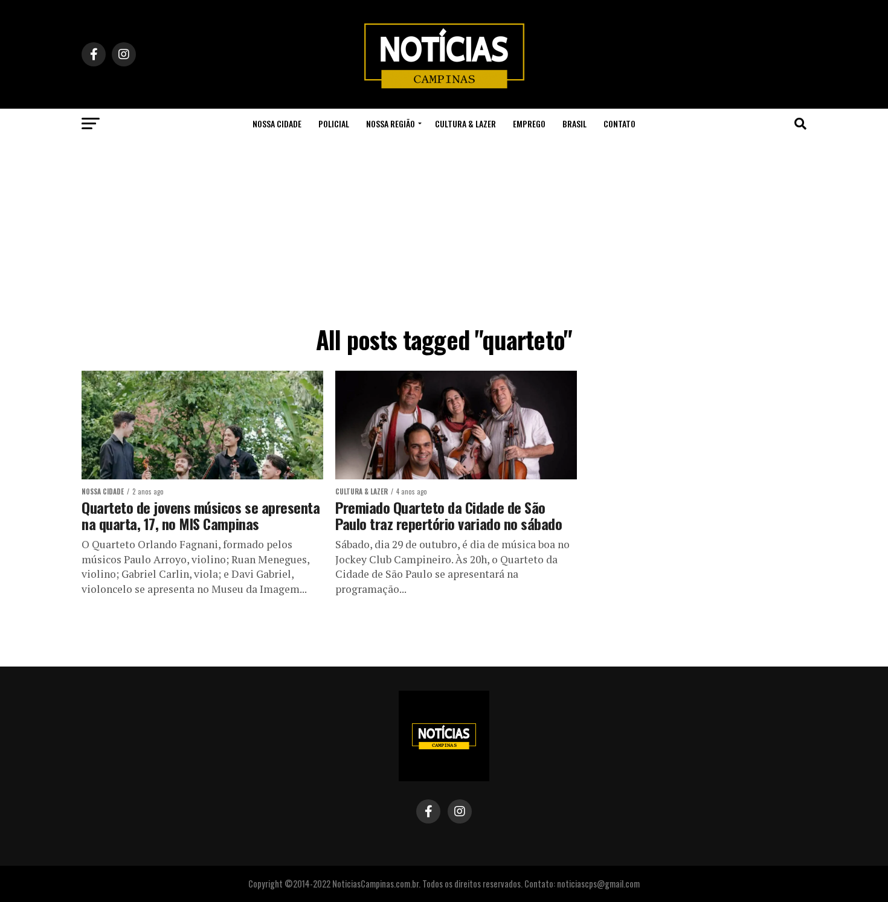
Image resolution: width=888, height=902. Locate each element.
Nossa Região (390, 123)
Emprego (529, 123)
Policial (333, 123)
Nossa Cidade (277, 123)
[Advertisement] (444, 229)
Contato (619, 123)
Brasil (574, 123)
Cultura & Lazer (465, 123)
